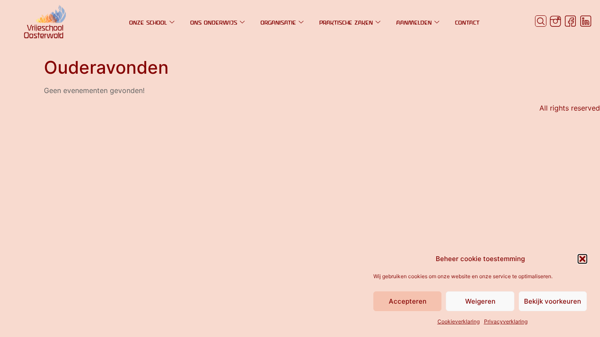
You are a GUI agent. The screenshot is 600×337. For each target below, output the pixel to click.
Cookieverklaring (458, 321)
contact (467, 22)
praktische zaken (346, 22)
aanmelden (414, 22)
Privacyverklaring (506, 321)
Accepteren (408, 301)
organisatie (278, 22)
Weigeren (480, 301)
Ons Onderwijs (213, 22)
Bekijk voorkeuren (552, 301)
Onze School (148, 22)
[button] (582, 259)
